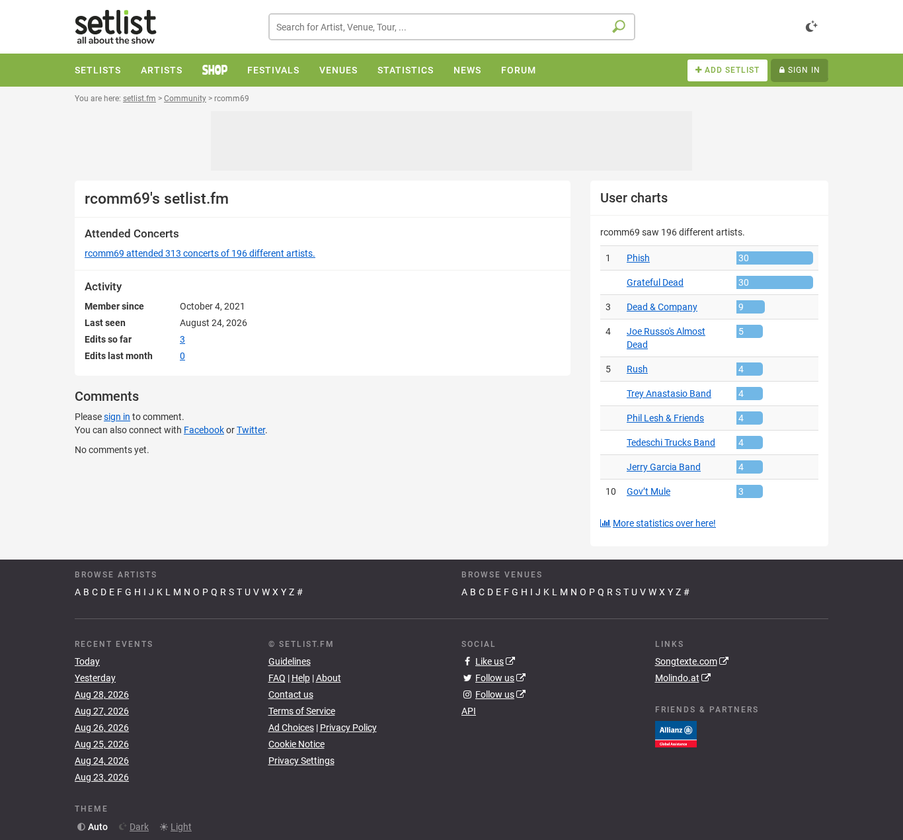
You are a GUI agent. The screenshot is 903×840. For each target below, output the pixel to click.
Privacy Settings (301, 760)
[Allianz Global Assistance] (676, 733)
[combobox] (451, 26)
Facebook (204, 430)
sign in (117, 416)
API (468, 711)
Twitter (251, 430)
